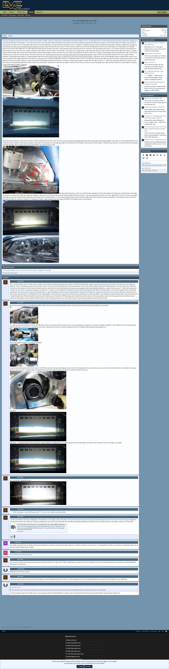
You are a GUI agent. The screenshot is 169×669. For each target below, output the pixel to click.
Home (5, 12)
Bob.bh (12, 542)
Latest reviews (20, 15)
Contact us (138, 631)
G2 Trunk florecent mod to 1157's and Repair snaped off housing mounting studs (155, 129)
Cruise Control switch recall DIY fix (154, 107)
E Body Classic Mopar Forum (73, 651)
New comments (12, 15)
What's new (21, 12)
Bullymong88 (10, 270)
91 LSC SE (23, 270)
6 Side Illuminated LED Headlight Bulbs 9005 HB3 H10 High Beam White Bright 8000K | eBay (88, 141)
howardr (34, 270)
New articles (4, 15)
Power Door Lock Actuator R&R (153, 98)
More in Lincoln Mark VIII (148, 40)
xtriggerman (77, 23)
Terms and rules (145, 631)
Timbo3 (17, 270)
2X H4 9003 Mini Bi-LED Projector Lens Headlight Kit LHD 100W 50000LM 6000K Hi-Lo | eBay (83, 288)
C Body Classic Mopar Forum (74, 648)
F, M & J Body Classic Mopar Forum (75, 654)
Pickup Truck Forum (71, 640)
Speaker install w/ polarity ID (152, 53)
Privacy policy (153, 631)
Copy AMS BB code (146, 168)
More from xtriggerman (148, 95)
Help (159, 631)
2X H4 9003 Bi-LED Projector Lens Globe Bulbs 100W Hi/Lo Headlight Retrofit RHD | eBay (71, 54)
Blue (4, 631)
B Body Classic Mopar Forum (74, 645)
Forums (11, 12)
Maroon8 (29, 270)
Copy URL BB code (146, 163)
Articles (31, 12)
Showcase (39, 12)
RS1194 (13, 551)
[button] (15, 12)
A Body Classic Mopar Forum (74, 643)
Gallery (10, 36)
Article (5, 36)
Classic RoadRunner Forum (73, 656)
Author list (27, 15)
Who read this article (8, 267)
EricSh (4, 270)
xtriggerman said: (15, 587)
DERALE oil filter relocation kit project (155, 139)
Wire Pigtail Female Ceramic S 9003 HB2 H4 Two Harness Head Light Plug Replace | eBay (71, 56)
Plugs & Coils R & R (149, 62)
